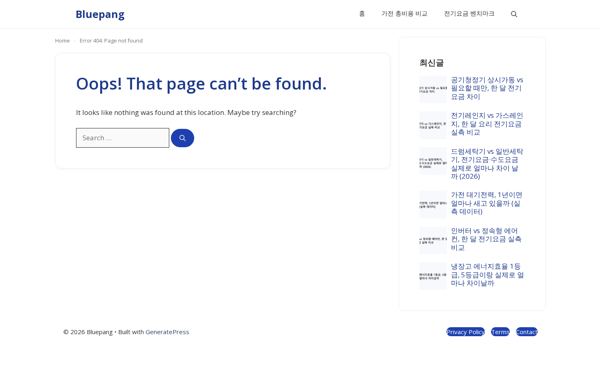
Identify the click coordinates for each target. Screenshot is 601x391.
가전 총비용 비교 (404, 13)
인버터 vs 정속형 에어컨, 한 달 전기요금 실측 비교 (486, 239)
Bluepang (100, 14)
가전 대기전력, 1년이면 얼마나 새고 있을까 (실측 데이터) (487, 203)
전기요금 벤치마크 (469, 13)
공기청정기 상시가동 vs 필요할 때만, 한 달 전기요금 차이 (487, 88)
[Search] (182, 138)
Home (62, 40)
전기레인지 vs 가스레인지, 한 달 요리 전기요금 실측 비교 (487, 123)
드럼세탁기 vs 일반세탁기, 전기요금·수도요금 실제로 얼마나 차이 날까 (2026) (487, 163)
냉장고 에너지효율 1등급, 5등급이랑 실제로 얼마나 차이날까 (487, 274)
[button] (514, 14)
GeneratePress (167, 332)
